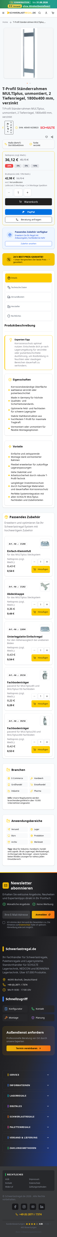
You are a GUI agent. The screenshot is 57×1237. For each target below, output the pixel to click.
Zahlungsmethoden (37, 1187)
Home (5, 22)
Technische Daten (19, 287)
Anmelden (41, 914)
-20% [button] (9, 165)
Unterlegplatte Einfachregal (24, 636)
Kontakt (8, 1183)
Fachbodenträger (18, 682)
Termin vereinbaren (26, 1048)
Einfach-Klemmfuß (19, 551)
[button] (27, 83)
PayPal (31, 211)
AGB (7, 1179)
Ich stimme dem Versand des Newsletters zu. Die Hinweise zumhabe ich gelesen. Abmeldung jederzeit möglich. (28, 925)
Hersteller (15, 306)
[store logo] (21, 13)
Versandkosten (17, 297)
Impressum (34, 1179)
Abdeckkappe (15, 594)
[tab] (28, 259)
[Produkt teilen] (52, 137)
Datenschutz (24, 924)
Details (14, 278)
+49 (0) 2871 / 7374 (17, 984)
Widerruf (9, 1187)
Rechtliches (16, 316)
